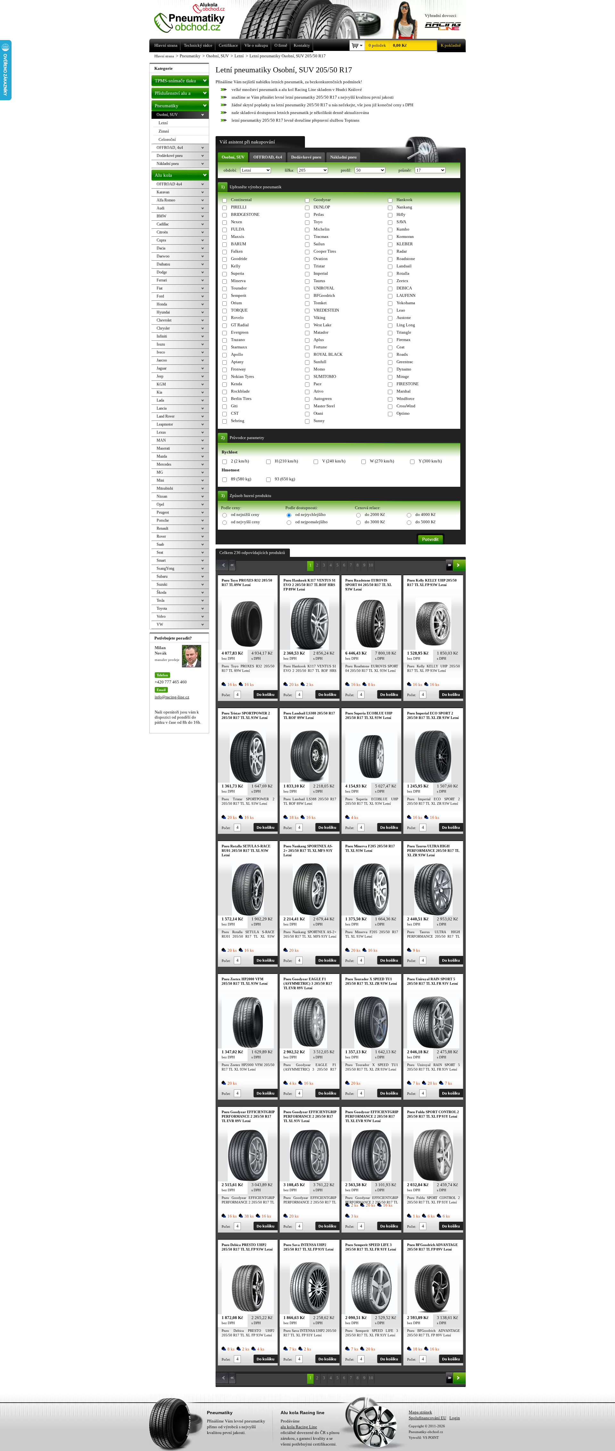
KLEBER (405, 243)
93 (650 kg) (285, 479)
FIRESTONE (408, 383)
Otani (318, 413)
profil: (347, 170)
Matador (321, 332)
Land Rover (166, 416)
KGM (161, 384)
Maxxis (237, 236)
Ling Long (406, 324)
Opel (160, 504)
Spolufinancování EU (427, 1417)
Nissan (162, 496)
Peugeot (163, 512)
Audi (160, 208)
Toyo (318, 221)
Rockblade (240, 391)
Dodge (162, 272)
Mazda (162, 456)
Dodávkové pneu (306, 157)
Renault (162, 528)
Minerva (238, 280)
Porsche (163, 520)
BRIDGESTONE (245, 214)
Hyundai (163, 312)
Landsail (404, 266)
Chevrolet (164, 320)
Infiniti (162, 336)
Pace (318, 383)
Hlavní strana (164, 56)
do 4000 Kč (425, 514)
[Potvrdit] (430, 539)
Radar (402, 251)
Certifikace (228, 45)
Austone (404, 317)
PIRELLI (238, 207)
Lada (160, 400)
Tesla (160, 600)
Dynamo (404, 369)
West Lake (323, 324)
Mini (160, 480)
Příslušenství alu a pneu (173, 95)
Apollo (237, 354)
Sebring (237, 420)
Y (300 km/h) (430, 461)
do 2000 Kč (375, 514)
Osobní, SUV (233, 157)
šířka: (290, 170)
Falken (237, 251)
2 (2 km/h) (240, 461)
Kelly (236, 266)
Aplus (319, 339)
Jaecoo (162, 360)
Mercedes (164, 464)
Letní (163, 122)
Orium (236, 302)
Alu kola (163, 175)
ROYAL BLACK (328, 354)
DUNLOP (322, 207)
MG (160, 472)
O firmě (281, 45)
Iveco (161, 352)
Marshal (404, 391)
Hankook (405, 199)
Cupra (161, 240)
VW (160, 624)
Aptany (237, 361)
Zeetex (402, 280)
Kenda (236, 383)
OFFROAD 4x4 (169, 184)
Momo (319, 369)
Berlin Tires (241, 398)
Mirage (403, 376)
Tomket (320, 302)
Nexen (236, 221)
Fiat (159, 288)
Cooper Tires (325, 251)
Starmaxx (239, 347)
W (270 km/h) (382, 461)
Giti (234, 406)
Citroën (162, 232)
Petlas (319, 214)
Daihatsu (163, 264)
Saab (160, 544)
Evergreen (240, 332)
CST (235, 413)
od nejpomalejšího (311, 521)
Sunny (319, 420)
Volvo (161, 616)
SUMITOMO (325, 376)
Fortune (320, 347)
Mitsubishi (165, 488)
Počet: (226, 695)
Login (454, 1417)
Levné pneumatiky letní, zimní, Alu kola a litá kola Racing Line (198, 18)
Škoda (161, 592)
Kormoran (405, 236)
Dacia (161, 248)
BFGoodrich (324, 295)
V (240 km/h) (333, 461)
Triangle (404, 332)
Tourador (239, 288)
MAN (161, 440)
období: (231, 170)
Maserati (163, 448)
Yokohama (406, 302)
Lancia (162, 408)
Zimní (164, 131)
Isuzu (161, 344)
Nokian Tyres (242, 376)
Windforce (405, 398)
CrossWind (406, 406)
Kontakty (302, 45)
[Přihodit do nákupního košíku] (265, 694)
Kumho (403, 229)
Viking (319, 317)
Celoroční (167, 139)
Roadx (402, 354)
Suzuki (162, 584)
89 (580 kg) (241, 479)
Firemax (404, 339)
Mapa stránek (420, 1412)
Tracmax (321, 236)
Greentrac (405, 361)
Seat (160, 552)
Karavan (163, 192)
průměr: (405, 170)
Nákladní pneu (343, 157)
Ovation (321, 258)
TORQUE (239, 310)
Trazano (238, 339)
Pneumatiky (166, 105)
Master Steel (324, 406)
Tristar (319, 266)
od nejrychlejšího (310, 514)
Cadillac (163, 224)
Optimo (403, 413)
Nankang (404, 207)
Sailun (319, 243)
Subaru (162, 576)
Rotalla (403, 273)
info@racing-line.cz (172, 697)
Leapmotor (165, 424)
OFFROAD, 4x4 (267, 157)
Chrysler (163, 328)
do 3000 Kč (375, 521)
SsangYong (165, 568)
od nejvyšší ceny (245, 521)
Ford (160, 296)
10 (371, 565)
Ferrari (162, 280)
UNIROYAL (324, 288)
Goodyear (322, 199)
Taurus (319, 280)
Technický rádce (198, 45)
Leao (401, 310)
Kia (159, 392)
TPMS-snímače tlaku (175, 80)
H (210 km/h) (286, 461)
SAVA (401, 221)
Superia (237, 273)
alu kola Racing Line (299, 1426)
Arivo (319, 391)
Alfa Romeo (166, 200)
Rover (161, 536)
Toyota (162, 608)
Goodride (239, 258)
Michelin (322, 229)
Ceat (401, 347)
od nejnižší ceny (245, 514)
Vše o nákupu (256, 45)
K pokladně (451, 45)
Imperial (321, 273)
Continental (241, 199)
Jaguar (162, 368)
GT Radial (240, 324)
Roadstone (406, 258)
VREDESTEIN (326, 310)
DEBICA (404, 288)
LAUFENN (406, 295)
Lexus (161, 432)
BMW (161, 216)
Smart (161, 560)
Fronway (238, 369)
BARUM (238, 243)
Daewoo (163, 256)
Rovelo (237, 317)
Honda (162, 304)
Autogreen (323, 398)
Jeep (160, 376)
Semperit (238, 295)
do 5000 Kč (425, 521)
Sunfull (320, 361)
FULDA (237, 229)
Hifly (401, 214)
